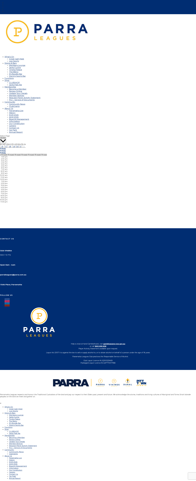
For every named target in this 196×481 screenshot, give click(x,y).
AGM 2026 (13, 117)
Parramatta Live (16, 111)
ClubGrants (14, 106)
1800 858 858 (100, 346)
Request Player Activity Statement (24, 98)
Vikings (7, 7)
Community (9, 450)
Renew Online (15, 91)
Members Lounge (17, 65)
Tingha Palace (15, 70)
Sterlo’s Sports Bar (17, 76)
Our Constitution (16, 124)
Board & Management (19, 119)
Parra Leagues (11, 5)
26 (2, 146)
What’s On (9, 407)
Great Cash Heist (16, 59)
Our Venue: (9, 3)
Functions (8, 427)
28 (10, 146)
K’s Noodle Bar (15, 74)
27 (6, 146)
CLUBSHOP (14, 83)
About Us (9, 108)
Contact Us (14, 128)
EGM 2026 (13, 115)
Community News (17, 104)
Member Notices (16, 95)
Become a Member (17, 89)
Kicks (7, 9)
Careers (12, 126)
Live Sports (14, 61)
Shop (7, 80)
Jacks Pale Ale (15, 85)
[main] (98, 182)
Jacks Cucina (15, 67)
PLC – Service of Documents (22, 100)
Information (14, 121)
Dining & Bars (10, 413)
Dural (7, 11)
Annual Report (16, 132)
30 (17, 146)
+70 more (3, 155)
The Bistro (13, 72)
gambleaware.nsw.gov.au (114, 344)
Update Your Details (18, 93)
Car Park (13, 130)
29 (14, 146)
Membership (10, 435)
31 (20, 146)
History (12, 113)
